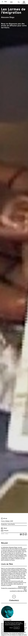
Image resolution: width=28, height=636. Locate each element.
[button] (19, 2)
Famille (2, 533)
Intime (6, 533)
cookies (6, 623)
